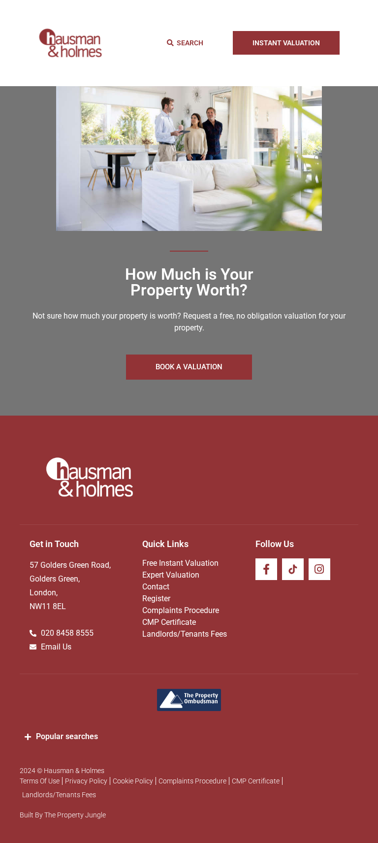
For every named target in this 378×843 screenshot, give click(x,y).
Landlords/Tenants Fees (184, 634)
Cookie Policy (133, 781)
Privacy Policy (86, 781)
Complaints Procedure (180, 610)
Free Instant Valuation (180, 563)
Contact (155, 586)
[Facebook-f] (266, 569)
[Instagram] (319, 569)
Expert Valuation (170, 575)
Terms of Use (40, 781)
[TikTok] (293, 569)
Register (156, 598)
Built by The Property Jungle (63, 815)
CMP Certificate (169, 622)
